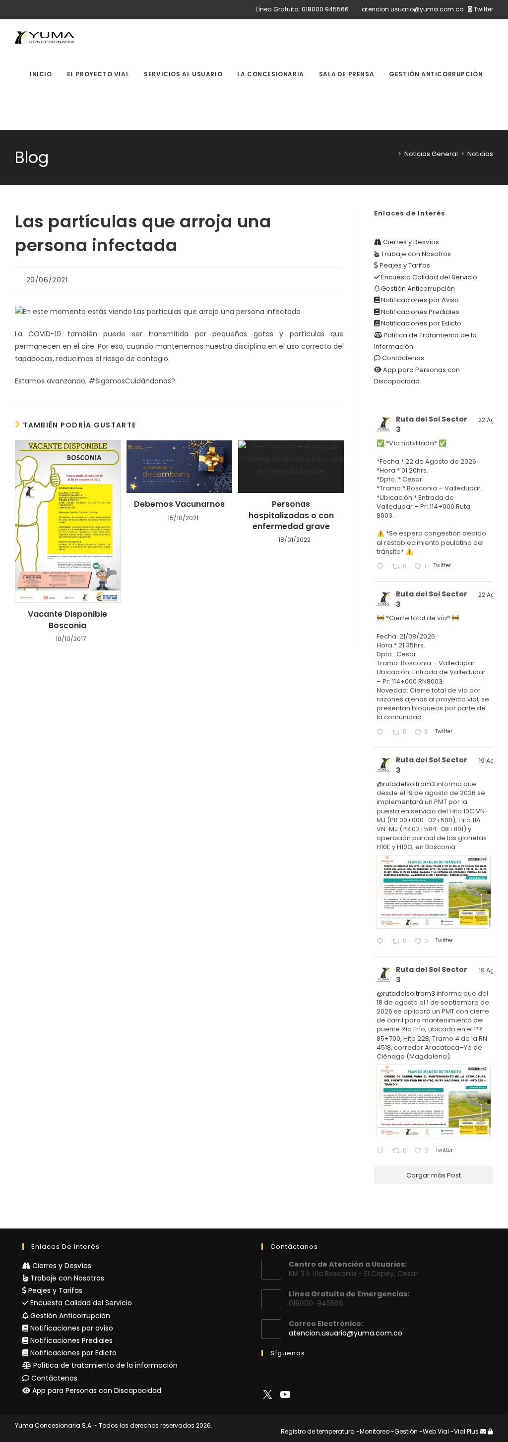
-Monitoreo (372, 1431)
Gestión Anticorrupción (417, 288)
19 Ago (489, 760)
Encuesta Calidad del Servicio (428, 277)
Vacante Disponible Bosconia (67, 620)
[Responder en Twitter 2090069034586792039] (382, 1151)
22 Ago (488, 420)
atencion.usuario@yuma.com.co (412, 9)
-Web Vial (434, 1431)
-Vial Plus (464, 1431)
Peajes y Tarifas (404, 265)
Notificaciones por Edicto (420, 323)
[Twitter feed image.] (434, 892)
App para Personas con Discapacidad (95, 1390)
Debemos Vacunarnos (179, 504)
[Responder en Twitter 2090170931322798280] (382, 942)
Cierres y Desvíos (410, 242)
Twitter (482, 9)
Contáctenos (402, 358)
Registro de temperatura (318, 1431)
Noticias (480, 154)
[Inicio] (392, 154)
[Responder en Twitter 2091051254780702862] (382, 567)
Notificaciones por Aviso (419, 300)
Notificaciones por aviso (70, 1328)
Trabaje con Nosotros (415, 254)
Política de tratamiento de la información (104, 1365)
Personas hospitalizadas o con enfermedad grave (291, 515)
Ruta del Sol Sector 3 (431, 424)
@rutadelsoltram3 (406, 784)
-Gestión (404, 1431)
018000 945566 (325, 9)
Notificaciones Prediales (419, 312)
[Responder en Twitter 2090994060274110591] (382, 733)
